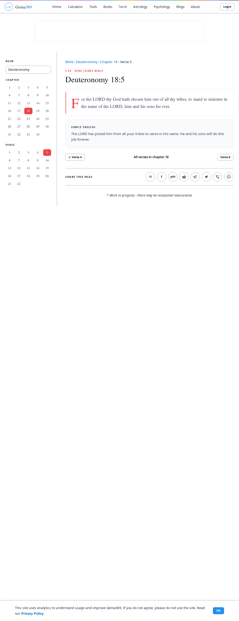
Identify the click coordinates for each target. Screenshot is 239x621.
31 (9, 134)
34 (37, 134)
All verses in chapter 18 (151, 157)
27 (19, 126)
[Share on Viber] (217, 176)
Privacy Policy (32, 613)
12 (19, 103)
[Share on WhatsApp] (228, 176)
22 (19, 119)
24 (37, 119)
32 (19, 134)
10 (47, 95)
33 (28, 134)
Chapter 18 (108, 62)
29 (37, 126)
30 (47, 126)
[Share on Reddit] (183, 176)
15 (47, 103)
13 (28, 103)
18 (28, 111)
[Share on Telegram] (195, 176)
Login (227, 7)
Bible (69, 62)
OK (218, 611)
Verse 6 (225, 157)
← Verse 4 (75, 157)
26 (9, 126)
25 (47, 119)
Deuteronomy (86, 62)
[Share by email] (150, 176)
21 (9, 119)
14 (37, 103)
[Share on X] (206, 176)
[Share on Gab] (172, 176)
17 (19, 111)
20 (47, 111)
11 (9, 103)
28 (28, 126)
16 (9, 111)
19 (37, 111)
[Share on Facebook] (161, 176)
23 (28, 119)
